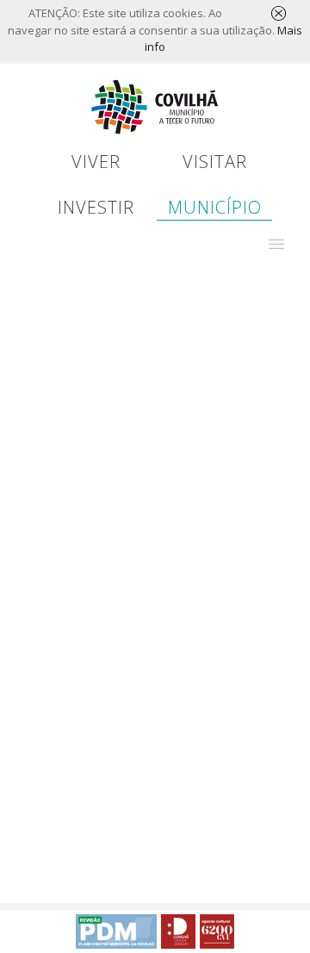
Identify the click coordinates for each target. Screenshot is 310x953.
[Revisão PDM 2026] (116, 931)
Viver (96, 161)
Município (215, 207)
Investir (96, 207)
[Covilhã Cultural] (217, 931)
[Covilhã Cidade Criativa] (178, 931)
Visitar (215, 161)
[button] (276, 244)
